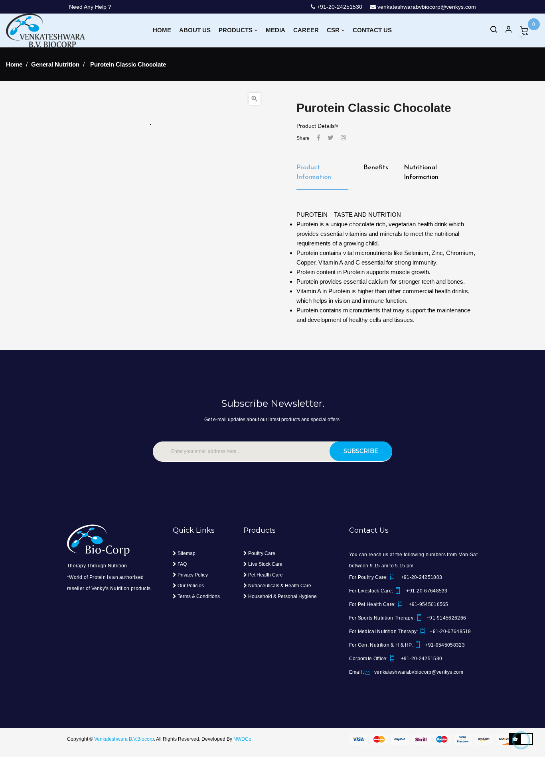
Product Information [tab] (313, 172)
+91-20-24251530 (330, 7)
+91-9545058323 (445, 645)
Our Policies (190, 585)
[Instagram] (343, 138)
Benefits (375, 168)
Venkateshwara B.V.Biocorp (124, 739)
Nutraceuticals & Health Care (279, 585)
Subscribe (361, 451)
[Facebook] (318, 138)
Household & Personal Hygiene (282, 596)
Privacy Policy (192, 575)
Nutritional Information (421, 172)
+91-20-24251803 (420, 577)
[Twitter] (331, 138)
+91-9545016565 (427, 604)
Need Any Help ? (90, 7)
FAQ (181, 564)
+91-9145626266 (446, 618)
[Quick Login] (505, 30)
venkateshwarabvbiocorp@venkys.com (426, 7)
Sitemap (185, 553)
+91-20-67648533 (426, 591)
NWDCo (242, 739)
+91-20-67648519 (450, 631)
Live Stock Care (264, 564)
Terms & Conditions (198, 596)
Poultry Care (261, 553)
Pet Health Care (265, 575)
